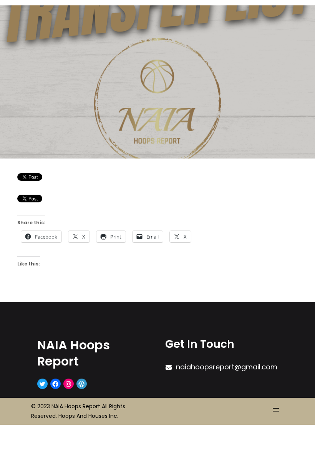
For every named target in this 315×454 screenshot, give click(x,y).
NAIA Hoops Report (73, 353)
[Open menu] (276, 410)
